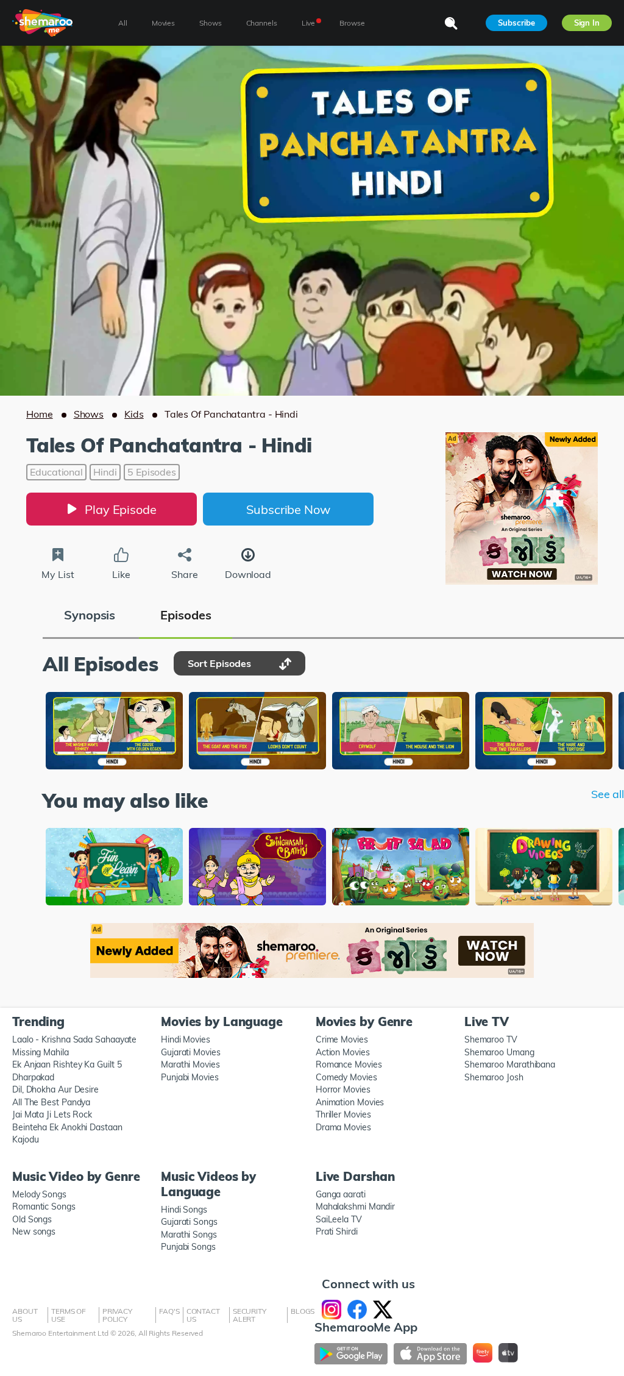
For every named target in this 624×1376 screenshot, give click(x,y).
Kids (134, 414)
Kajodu (25, 1139)
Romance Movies (349, 1064)
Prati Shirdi (337, 1231)
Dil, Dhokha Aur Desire (55, 1089)
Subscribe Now (288, 509)
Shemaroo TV (490, 1039)
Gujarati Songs (189, 1221)
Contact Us (203, 1315)
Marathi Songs (189, 1234)
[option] (114, 732)
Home (39, 414)
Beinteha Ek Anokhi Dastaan (67, 1127)
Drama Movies (343, 1127)
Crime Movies (342, 1039)
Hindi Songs (184, 1209)
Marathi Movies (190, 1064)
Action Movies (343, 1052)
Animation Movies (350, 1102)
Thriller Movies (343, 1114)
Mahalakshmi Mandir (355, 1206)
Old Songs (32, 1219)
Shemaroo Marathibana (509, 1064)
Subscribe (516, 22)
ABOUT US (25, 1315)
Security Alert (249, 1315)
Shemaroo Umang (499, 1052)
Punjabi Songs (188, 1246)
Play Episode (121, 509)
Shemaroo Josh (493, 1077)
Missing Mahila (40, 1052)
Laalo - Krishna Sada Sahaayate (74, 1039)
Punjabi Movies (190, 1077)
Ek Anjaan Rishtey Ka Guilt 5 (66, 1064)
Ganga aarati (341, 1194)
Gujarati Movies (191, 1052)
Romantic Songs (44, 1206)
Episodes (185, 614)
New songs (33, 1231)
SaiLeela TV (339, 1219)
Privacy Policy (117, 1315)
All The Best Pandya (51, 1102)
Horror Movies (343, 1089)
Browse (351, 22)
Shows (89, 414)
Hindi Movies (185, 1039)
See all (607, 794)
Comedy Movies (346, 1077)
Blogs (303, 1311)
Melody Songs (39, 1194)
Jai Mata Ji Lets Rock (52, 1114)
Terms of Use (68, 1315)
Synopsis (89, 614)
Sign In (587, 22)
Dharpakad (33, 1077)
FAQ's (169, 1311)
